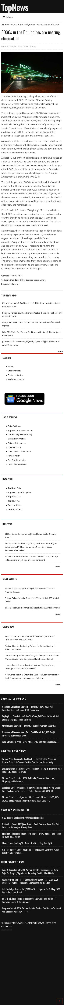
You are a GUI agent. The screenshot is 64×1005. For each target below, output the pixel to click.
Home (4, 24)
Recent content (15, 509)
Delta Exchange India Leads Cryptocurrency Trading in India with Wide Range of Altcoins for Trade (32, 770)
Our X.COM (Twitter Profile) (20, 434)
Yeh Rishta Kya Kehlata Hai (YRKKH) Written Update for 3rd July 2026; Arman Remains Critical (31, 891)
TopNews (14, 7)
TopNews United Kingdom (19, 492)
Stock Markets (14, 370)
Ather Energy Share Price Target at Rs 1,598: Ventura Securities (29, 725)
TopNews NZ (13, 500)
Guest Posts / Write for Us (19, 451)
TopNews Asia (14, 488)
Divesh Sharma (9, 46)
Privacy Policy (14, 455)
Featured (14, 275)
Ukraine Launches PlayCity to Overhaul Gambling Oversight (27, 843)
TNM (20, 275)
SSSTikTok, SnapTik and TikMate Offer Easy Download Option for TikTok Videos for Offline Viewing (29, 900)
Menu (9, 17)
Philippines (14, 284)
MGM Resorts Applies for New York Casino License (23, 817)
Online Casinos (26, 280)
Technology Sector (16, 379)
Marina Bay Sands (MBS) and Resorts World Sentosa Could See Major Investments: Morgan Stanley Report (31, 826)
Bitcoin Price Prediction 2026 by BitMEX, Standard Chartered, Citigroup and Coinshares (28, 780)
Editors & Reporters (17, 443)
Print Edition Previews (17, 464)
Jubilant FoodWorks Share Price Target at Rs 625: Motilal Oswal (32, 607)
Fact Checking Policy (17, 460)
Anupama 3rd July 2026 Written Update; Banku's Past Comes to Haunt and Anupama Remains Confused (31, 910)
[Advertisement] (32, 965)
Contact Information (17, 438)
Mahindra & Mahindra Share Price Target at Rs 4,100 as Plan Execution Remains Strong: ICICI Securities (27, 708)
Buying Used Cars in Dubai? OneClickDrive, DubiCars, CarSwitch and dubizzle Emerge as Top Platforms (30, 718)
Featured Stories (15, 375)
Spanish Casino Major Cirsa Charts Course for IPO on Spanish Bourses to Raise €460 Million (31, 835)
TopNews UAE (14, 496)
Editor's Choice (14, 426)
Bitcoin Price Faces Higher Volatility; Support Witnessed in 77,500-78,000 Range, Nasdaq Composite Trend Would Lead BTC (30, 799)
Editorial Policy (14, 447)
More (60, 351)
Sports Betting (40, 280)
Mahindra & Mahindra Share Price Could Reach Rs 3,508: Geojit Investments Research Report (28, 734)
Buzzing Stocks (15, 505)
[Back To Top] (60, 1000)
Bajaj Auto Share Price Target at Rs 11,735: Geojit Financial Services (30, 741)
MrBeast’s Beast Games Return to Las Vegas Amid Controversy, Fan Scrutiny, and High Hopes (30, 851)
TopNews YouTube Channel (20, 430)
